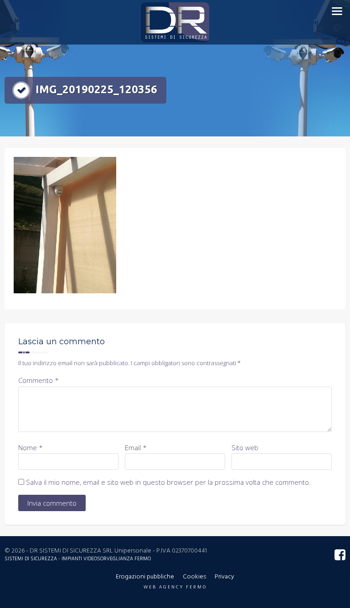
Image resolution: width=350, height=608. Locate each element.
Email (136, 447)
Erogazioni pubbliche (145, 577)
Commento (38, 380)
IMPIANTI (72, 559)
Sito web (245, 447)
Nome (30, 447)
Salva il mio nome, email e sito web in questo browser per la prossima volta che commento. (168, 482)
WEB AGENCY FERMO (175, 587)
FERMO (142, 559)
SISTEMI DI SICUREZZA (31, 559)
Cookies (194, 577)
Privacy (224, 577)
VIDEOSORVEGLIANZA (108, 559)
